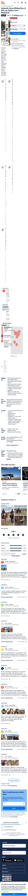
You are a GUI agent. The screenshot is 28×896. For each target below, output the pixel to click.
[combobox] (16, 555)
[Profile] (25, 3)
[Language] (22, 3)
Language (4, 842)
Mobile (3, 857)
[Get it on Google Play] (7, 860)
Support (4, 865)
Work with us (5, 871)
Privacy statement (14, 816)
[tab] (11, 822)
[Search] (15, 3)
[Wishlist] (18, 3)
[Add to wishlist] (19, 468)
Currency (4, 849)
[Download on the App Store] (18, 860)
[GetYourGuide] (3, 3)
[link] (11, 481)
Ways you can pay (6, 874)
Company (4, 868)
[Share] (25, 15)
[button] (12, 15)
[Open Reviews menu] (25, 562)
